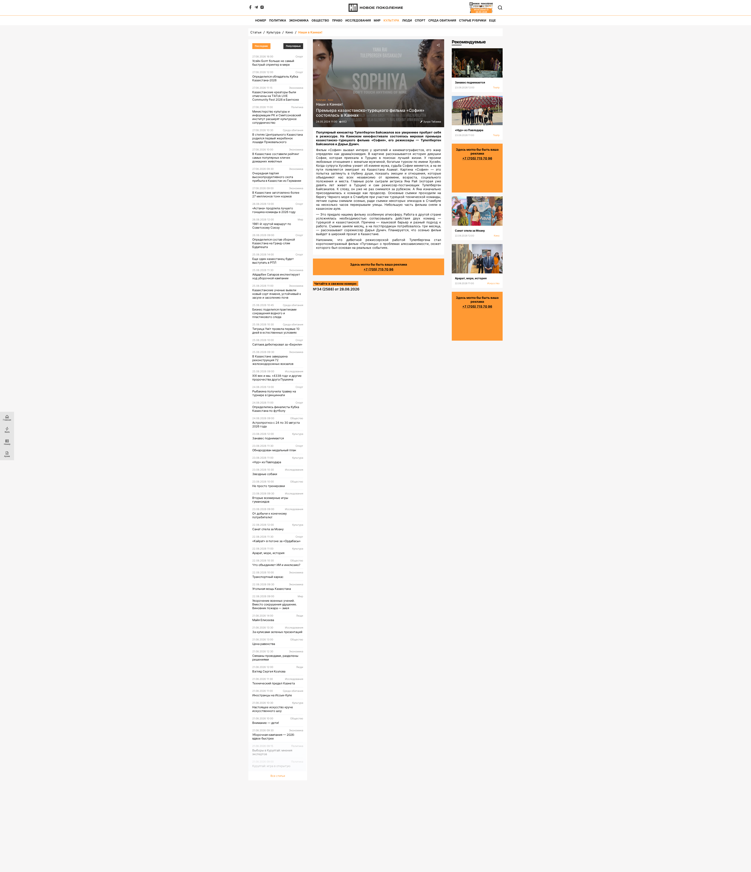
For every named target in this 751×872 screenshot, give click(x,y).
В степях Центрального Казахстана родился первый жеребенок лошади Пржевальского (277, 138)
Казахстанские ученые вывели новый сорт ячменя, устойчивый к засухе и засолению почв (276, 293)
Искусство (493, 283)
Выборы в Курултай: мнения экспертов (272, 752)
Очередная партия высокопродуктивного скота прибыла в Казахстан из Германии (276, 177)
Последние (261, 46)
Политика (277, 20)
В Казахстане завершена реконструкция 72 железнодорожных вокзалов (272, 360)
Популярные (293, 46)
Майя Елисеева (263, 620)
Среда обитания (442, 20)
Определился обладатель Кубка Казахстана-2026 (275, 78)
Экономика (299, 20)
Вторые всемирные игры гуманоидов (270, 499)
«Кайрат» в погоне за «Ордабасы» (276, 541)
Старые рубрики (472, 20)
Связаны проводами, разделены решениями (275, 657)
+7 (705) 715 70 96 (378, 269)
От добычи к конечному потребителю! (269, 515)
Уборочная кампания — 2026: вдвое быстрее (273, 736)
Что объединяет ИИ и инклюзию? (276, 565)
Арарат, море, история (268, 553)
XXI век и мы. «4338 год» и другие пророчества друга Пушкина (277, 377)
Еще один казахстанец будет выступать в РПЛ (273, 260)
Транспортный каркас (267, 577)
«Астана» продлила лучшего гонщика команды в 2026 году (274, 210)
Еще (492, 20)
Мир (377, 20)
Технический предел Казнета (273, 683)
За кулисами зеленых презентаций (277, 632)
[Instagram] (262, 8)
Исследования (358, 20)
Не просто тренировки (268, 486)
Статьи (255, 32)
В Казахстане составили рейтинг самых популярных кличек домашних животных (275, 157)
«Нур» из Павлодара (266, 462)
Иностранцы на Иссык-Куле (272, 695)
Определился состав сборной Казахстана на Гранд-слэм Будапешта (273, 243)
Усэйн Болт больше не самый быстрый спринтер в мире (273, 62)
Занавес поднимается (268, 438)
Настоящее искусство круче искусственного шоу (272, 709)
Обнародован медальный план (274, 450)
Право (337, 20)
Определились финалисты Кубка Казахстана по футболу (275, 409)
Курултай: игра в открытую (271, 766)
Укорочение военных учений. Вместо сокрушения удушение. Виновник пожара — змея (274, 604)
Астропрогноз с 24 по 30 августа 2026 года (276, 424)
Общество (320, 20)
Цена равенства (263, 644)
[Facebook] (250, 8)
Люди (407, 20)
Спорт (420, 20)
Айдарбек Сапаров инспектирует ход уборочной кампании (276, 276)
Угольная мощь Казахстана (271, 589)
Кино (289, 32)
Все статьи (277, 775)
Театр (496, 87)
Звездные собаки (264, 474)
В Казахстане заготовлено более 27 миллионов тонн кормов (275, 194)
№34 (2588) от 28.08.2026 (336, 289)
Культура (391, 20)
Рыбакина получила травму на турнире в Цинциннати (274, 393)
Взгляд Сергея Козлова (268, 671)
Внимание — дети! (265, 723)
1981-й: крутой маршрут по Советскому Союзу (271, 225)
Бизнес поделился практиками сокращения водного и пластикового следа (274, 313)
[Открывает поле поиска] (500, 7)
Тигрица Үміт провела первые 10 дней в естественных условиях (275, 330)
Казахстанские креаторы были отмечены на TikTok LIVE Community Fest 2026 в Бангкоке (275, 95)
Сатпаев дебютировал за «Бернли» (277, 344)
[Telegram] (256, 8)
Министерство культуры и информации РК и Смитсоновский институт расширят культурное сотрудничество (276, 117)
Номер (260, 20)
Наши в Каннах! (310, 32)
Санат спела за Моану (268, 529)
